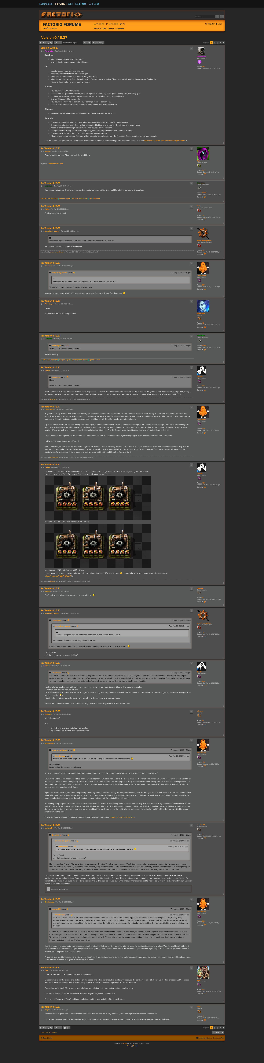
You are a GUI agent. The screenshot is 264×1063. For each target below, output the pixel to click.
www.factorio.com (50, 28)
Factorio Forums (62, 24)
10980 (204, 193)
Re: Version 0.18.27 (51, 148)
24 (203, 720)
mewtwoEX (201, 825)
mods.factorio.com (56, 164)
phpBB (125, 1043)
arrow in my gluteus (204, 240)
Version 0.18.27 (54, 37)
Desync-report (65, 199)
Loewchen (201, 183)
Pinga (199, 1006)
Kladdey (200, 588)
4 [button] (220, 43)
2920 (203, 170)
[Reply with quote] (191, 48)
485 (203, 66)
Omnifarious (201, 275)
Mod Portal (80, 4)
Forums (60, 3)
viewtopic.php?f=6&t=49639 (123, 817)
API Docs (94, 4)
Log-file (43, 199)
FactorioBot (201, 56)
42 (203, 323)
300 (203, 285)
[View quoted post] (74, 272)
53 (203, 215)
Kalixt (199, 206)
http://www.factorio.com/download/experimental (164, 140)
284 (203, 989)
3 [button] (217, 43)
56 (203, 250)
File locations (53, 199)
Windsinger (201, 313)
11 (203, 597)
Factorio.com (46, 4)
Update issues (94, 199)
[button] (223, 42)
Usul (198, 980)
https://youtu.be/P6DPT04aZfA (58, 576)
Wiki (70, 4)
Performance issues (80, 199)
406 (203, 386)
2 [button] (214, 43)
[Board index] (62, 15)
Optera (199, 161)
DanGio (200, 376)
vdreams (200, 711)
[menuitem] (112, 24)
